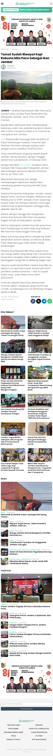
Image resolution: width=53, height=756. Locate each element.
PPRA (13, 736)
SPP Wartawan (39, 739)
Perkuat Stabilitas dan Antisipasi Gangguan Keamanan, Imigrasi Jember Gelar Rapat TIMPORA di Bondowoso (39, 413)
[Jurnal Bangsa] (26, 3)
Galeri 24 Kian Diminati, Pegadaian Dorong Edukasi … (30, 553)
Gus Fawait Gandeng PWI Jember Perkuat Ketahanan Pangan (12, 411)
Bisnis (19, 550)
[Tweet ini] (38, 301)
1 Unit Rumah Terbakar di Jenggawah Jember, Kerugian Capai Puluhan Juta (39, 358)
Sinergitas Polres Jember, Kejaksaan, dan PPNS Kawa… (30, 616)
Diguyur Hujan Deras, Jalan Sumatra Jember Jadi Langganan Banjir (39, 333)
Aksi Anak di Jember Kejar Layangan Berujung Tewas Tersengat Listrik (13, 333)
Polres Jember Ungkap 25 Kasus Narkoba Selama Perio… (25, 607)
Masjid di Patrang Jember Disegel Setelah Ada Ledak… (30, 654)
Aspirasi (12, 550)
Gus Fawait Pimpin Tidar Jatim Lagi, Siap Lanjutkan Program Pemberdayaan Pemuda (12, 466)
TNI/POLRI (6, 570)
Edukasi (25, 550)
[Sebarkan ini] (33, 301)
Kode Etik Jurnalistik (39, 728)
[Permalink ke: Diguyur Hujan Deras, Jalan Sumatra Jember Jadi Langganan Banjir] (40, 322)
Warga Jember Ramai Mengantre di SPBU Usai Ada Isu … (29, 534)
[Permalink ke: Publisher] (3, 67)
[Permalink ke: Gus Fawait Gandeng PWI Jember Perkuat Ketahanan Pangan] (13, 401)
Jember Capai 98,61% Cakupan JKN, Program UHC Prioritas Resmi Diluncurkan (12, 440)
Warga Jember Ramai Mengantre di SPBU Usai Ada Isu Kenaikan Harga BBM (12, 358)
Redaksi (39, 725)
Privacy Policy (13, 739)
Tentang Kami (13, 725)
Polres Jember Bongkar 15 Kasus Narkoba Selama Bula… (30, 635)
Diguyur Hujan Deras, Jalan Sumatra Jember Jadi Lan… (27, 524)
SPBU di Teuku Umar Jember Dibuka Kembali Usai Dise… (27, 645)
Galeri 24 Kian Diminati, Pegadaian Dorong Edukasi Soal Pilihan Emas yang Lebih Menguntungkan (13, 385)
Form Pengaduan (39, 732)
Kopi (3, 139)
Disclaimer (13, 728)
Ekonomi (32, 550)
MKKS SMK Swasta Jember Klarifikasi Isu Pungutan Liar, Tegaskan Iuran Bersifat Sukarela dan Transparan (39, 468)
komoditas (25, 164)
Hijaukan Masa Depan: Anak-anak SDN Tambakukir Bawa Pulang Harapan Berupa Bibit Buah (40, 385)
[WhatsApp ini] (49, 301)
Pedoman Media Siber (13, 732)
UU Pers (39, 736)
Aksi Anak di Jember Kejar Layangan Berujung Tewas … (23, 516)
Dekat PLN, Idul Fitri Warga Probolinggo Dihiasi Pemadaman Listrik (37, 440)
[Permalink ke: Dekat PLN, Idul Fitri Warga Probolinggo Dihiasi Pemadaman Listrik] (40, 429)
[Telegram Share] (44, 301)
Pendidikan (25, 559)
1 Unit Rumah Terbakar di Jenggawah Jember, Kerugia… (27, 543)
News (4, 478)
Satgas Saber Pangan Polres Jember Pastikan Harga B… (27, 626)
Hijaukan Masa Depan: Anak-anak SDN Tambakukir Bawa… (28, 562)
